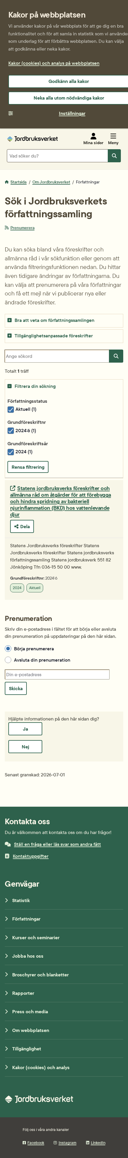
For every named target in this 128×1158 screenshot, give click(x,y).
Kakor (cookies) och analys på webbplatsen (53, 63)
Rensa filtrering (28, 467)
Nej (25, 747)
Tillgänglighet (26, 1049)
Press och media (30, 1011)
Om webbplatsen (30, 1030)
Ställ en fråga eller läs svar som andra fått (57, 844)
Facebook (35, 1142)
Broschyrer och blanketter (40, 975)
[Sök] (116, 356)
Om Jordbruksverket (51, 182)
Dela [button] (25, 526)
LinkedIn (98, 1142)
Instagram (67, 1142)
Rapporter (23, 993)
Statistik (21, 900)
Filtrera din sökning (35, 386)
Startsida (18, 182)
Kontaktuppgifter (31, 856)
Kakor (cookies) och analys (41, 1067)
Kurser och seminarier (36, 937)
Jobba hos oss (27, 956)
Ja (25, 729)
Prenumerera (22, 227)
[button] (64, 320)
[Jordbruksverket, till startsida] (32, 138)
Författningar (26, 919)
